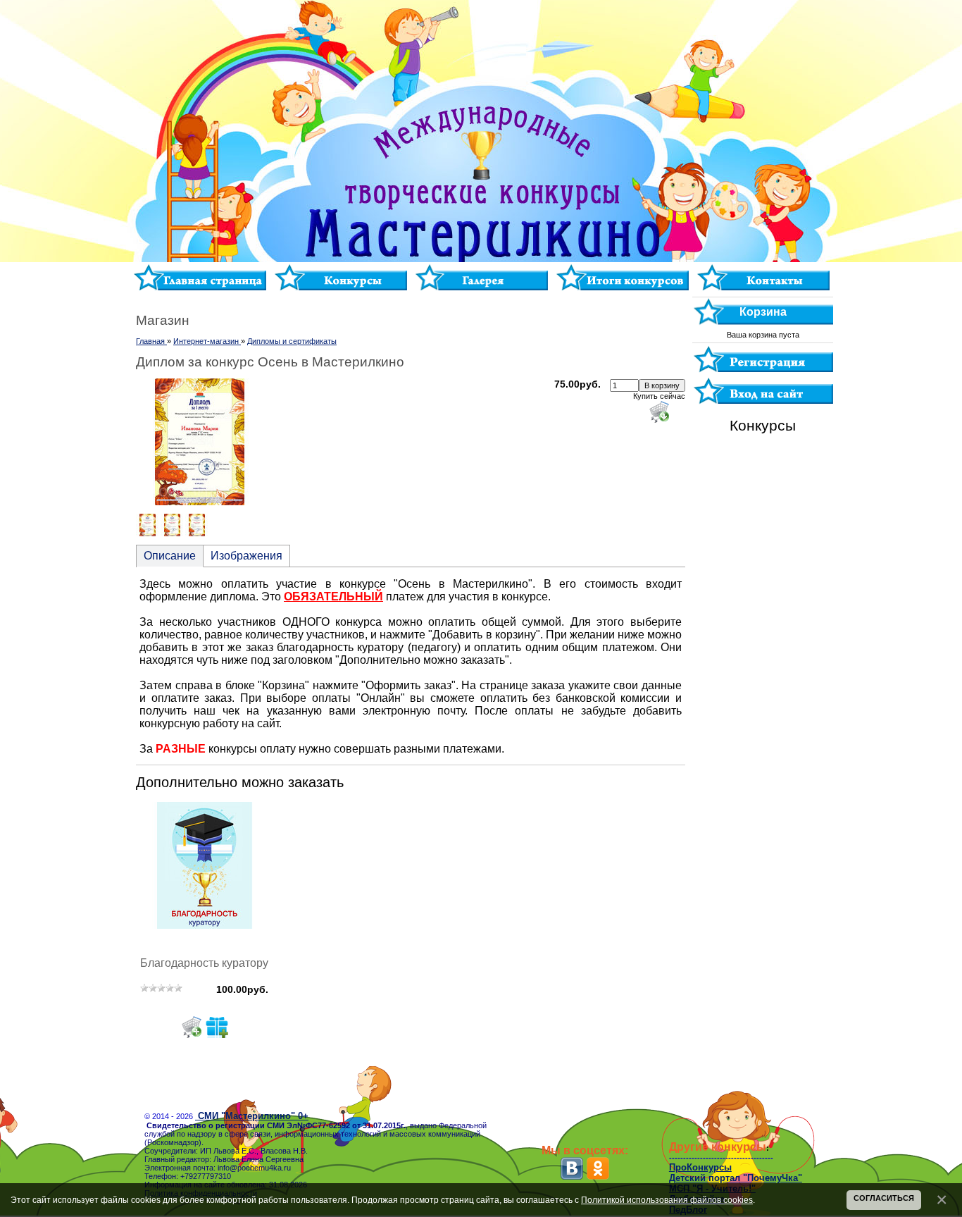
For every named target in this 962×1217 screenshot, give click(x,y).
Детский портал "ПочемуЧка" (735, 1178)
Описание (170, 556)
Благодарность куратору (204, 963)
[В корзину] (191, 1026)
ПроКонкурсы (700, 1167)
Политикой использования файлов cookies (667, 1199)
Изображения (246, 556)
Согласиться (884, 1198)
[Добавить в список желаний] (217, 1026)
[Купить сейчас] (659, 411)
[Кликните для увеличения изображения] (199, 441)
